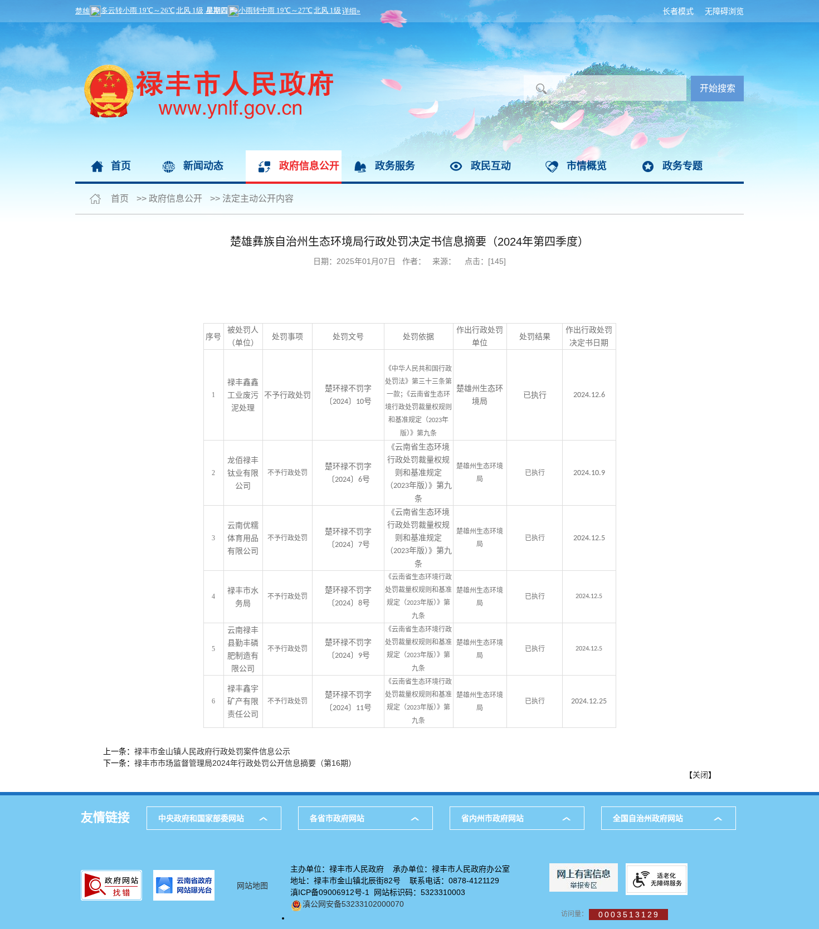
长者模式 (678, 11)
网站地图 (252, 885)
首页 (121, 166)
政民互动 (491, 166)
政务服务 (395, 166)
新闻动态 (203, 166)
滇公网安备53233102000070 (353, 903)
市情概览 (587, 166)
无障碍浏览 (724, 11)
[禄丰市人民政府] (204, 27)
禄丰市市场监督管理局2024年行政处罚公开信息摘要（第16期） (245, 763)
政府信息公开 (309, 166)
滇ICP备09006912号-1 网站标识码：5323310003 (377, 892)
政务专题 (682, 166)
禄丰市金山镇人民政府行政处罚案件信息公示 (212, 751)
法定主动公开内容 (258, 198)
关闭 (700, 774)
